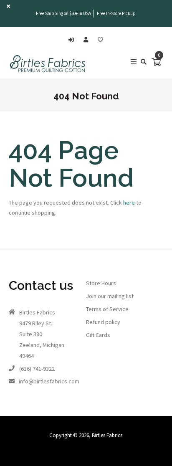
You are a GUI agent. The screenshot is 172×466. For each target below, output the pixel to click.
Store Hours (101, 283)
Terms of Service (107, 309)
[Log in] (73, 39)
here (129, 202)
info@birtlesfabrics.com (49, 381)
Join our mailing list (110, 296)
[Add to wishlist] (100, 39)
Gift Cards (98, 335)
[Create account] (87, 39)
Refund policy (103, 322)
